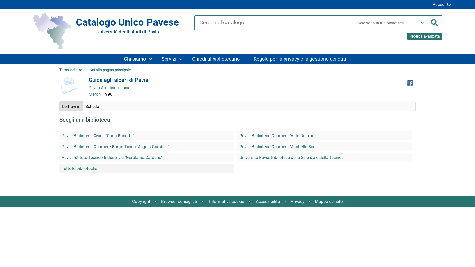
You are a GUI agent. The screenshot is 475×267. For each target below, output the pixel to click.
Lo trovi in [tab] (71, 106)
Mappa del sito (329, 201)
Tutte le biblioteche (79, 168)
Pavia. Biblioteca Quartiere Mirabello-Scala (279, 146)
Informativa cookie (226, 201)
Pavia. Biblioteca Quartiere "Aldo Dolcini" (276, 135)
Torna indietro (70, 70)
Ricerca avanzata (425, 36)
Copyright (141, 201)
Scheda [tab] (92, 106)
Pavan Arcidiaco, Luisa (109, 87)
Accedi (439, 4)
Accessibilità (268, 201)
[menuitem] (137, 59)
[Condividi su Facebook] (410, 83)
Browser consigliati (179, 201)
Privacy (297, 201)
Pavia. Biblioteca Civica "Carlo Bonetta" (98, 135)
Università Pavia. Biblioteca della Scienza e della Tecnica (291, 157)
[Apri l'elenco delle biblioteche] (422, 22)
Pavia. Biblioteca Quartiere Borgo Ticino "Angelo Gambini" (115, 146)
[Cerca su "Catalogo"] (273, 23)
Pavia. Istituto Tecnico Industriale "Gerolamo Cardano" (112, 157)
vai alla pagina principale (110, 70)
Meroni (96, 94)
